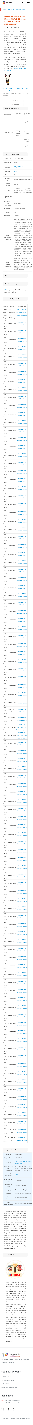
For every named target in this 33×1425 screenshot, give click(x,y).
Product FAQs (6, 1376)
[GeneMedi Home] (16, 1355)
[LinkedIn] (8, 1409)
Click (5, 290)
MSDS (16, 100)
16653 (20, 1161)
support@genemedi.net (12, 1400)
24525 (30, 1161)
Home (4, 9)
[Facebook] (3, 1409)
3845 (15, 171)
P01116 (17, 1174)
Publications (5, 1384)
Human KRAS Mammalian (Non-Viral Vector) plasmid (21, 735)
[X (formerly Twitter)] (13, 1409)
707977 (25, 1161)
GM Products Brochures (9, 1387)
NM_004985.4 (18, 166)
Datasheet (16, 104)
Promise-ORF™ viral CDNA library (16, 9)
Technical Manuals (7, 1380)
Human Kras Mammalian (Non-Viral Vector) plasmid (21, 727)
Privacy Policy (17, 1421)
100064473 (18, 1163)
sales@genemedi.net (12, 1403)
